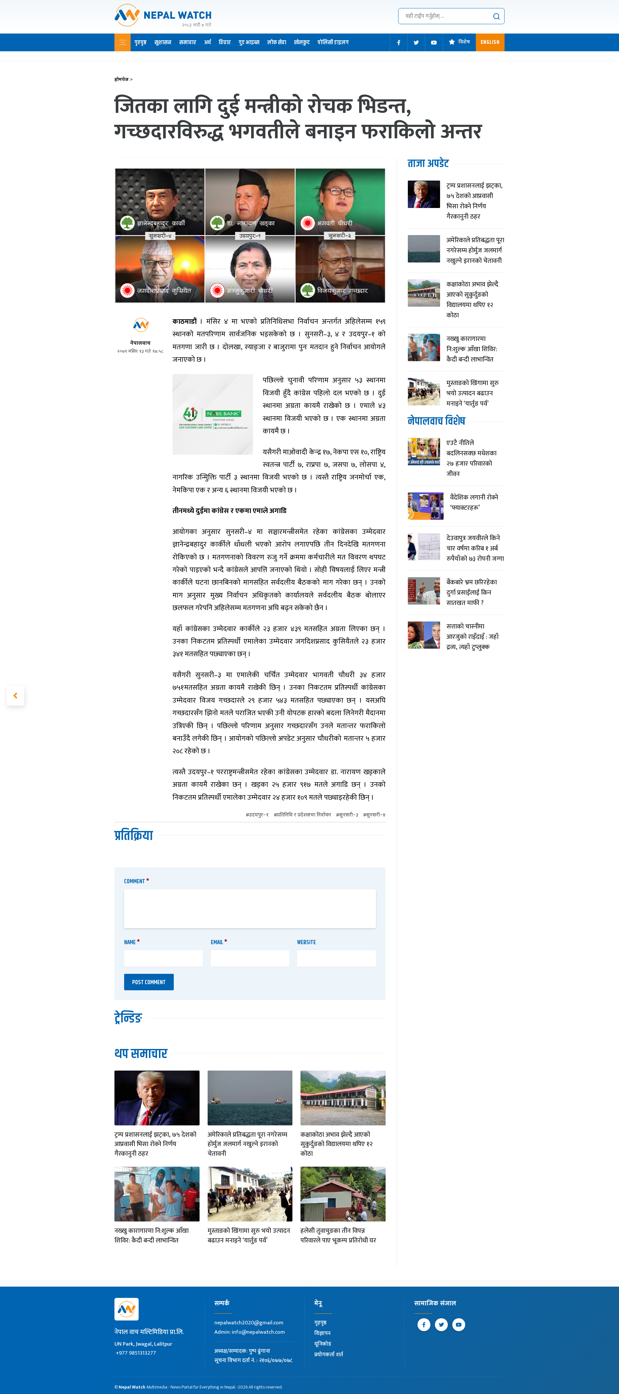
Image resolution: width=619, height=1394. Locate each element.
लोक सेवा (276, 42)
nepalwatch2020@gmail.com (248, 1322)
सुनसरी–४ (376, 815)
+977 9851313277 (136, 1353)
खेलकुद (302, 42)
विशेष (464, 42)
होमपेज (123, 80)
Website (306, 942)
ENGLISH (490, 42)
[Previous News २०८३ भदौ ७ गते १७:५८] (15, 696)
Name (132, 942)
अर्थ (207, 42)
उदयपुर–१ (259, 815)
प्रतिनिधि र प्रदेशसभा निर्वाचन (304, 815)
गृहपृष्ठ (140, 42)
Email (219, 942)
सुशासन (163, 42)
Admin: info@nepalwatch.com (249, 1332)
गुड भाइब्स (249, 42)
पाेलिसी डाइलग (333, 42)
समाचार (187, 42)
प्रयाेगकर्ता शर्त (328, 1354)
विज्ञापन (322, 1333)
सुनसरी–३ (348, 815)
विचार (225, 42)
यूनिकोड (322, 1344)
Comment (136, 881)
